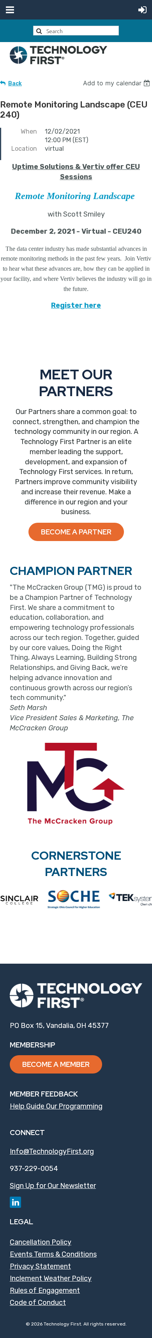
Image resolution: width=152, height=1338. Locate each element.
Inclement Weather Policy (51, 1278)
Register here (76, 305)
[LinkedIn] (15, 1202)
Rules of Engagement (45, 1290)
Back (15, 83)
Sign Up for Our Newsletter (53, 1185)
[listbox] (117, 83)
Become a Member (56, 1064)
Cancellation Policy (40, 1242)
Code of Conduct (38, 1302)
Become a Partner (76, 531)
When (29, 131)
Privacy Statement (40, 1266)
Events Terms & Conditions (53, 1254)
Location (24, 148)
